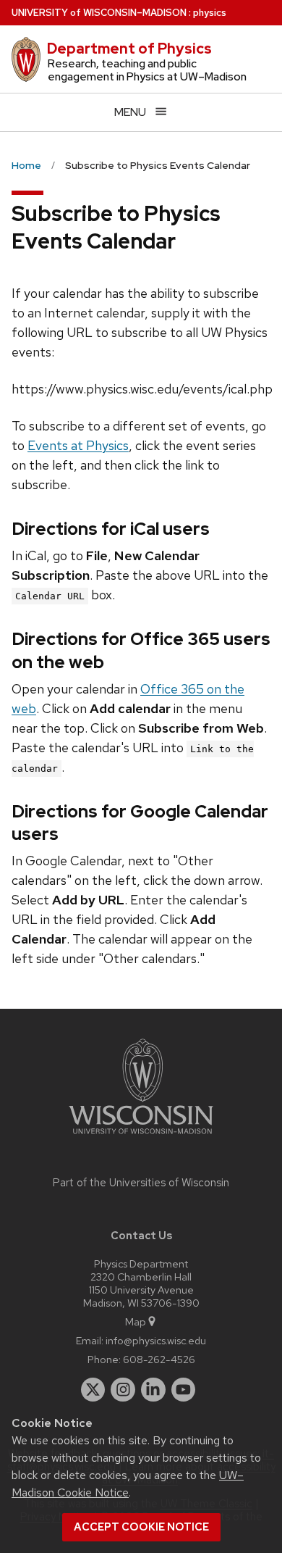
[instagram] (123, 1390)
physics (209, 13)
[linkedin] (153, 1390)
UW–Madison (99, 13)
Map (135, 1321)
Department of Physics (129, 48)
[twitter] (93, 1390)
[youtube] (183, 1390)
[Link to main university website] (141, 1136)
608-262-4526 (159, 1359)
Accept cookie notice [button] (141, 1527)
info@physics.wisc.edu (156, 1340)
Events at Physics (78, 445)
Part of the (141, 1182)
